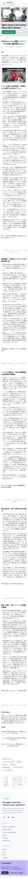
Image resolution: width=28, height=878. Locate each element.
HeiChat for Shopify (8, 827)
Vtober (4, 835)
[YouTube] (8, 817)
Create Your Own (9, 32)
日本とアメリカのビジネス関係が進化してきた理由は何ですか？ (13, 745)
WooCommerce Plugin (9, 832)
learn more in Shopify (16, 873)
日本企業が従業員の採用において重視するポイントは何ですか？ (13, 732)
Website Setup (6, 829)
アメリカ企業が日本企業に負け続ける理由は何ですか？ (13, 739)
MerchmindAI (6, 840)
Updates (4, 857)
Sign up (5, 873)
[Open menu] (24, 3)
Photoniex (5, 838)
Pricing (4, 849)
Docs (4, 855)
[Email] (13, 817)
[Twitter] (4, 817)
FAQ (3, 852)
